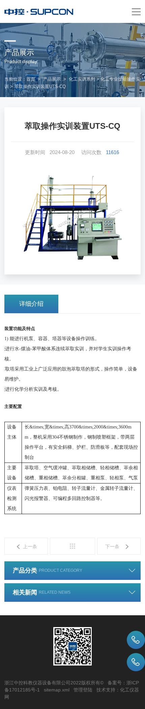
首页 (30, 79)
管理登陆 (83, 689)
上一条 (30, 546)
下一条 (112, 546)
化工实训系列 (82, 79)
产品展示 (52, 79)
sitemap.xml (56, 689)
